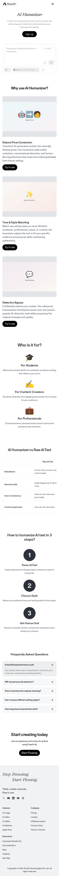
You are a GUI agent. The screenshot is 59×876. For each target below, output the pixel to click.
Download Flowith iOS (11, 841)
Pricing (34, 813)
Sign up (29, 34)
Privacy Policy (37, 825)
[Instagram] (23, 798)
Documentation (9, 845)
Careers (34, 817)
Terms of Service (38, 830)
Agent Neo (7, 830)
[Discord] (18, 798)
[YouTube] (8, 798)
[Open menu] (52, 4)
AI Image (6, 813)
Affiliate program (38, 821)
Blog (4, 850)
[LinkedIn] (13, 798)
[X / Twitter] (3, 798)
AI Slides (6, 821)
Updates (6, 854)
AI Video (6, 817)
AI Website (7, 825)
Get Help (6, 858)
